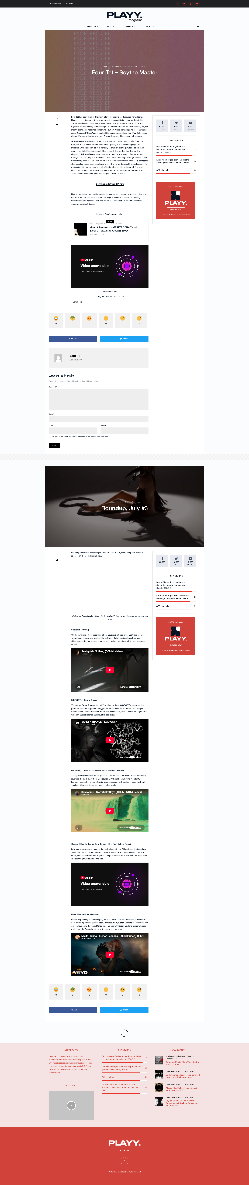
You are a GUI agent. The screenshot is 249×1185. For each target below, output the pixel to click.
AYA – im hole (162, 170)
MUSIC (109, 26)
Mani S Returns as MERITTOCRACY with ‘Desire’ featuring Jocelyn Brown (114, 229)
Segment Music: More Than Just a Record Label (182, 1063)
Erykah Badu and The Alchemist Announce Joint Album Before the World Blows (182, 1103)
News (112, 224)
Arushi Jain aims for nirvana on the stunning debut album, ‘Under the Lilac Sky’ (120, 1087)
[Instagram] (190, 4)
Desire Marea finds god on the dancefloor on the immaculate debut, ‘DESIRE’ (170, 149)
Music (106, 224)
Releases (118, 224)
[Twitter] (184, 4)
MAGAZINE (91, 26)
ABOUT (149, 26)
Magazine (106, 66)
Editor (73, 356)
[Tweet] (57, 124)
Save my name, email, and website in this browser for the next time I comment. (80, 437)
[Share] (57, 119)
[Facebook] (178, 4)
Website (103, 425)
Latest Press (181, 1056)
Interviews (171, 1056)
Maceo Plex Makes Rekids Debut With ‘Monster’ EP (181, 1089)
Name (51, 414)
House (92, 224)
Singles (134, 66)
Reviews (127, 66)
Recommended (117, 66)
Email (51, 425)
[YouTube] (197, 4)
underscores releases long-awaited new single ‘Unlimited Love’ (183, 1076)
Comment (53, 387)
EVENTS (129, 26)
